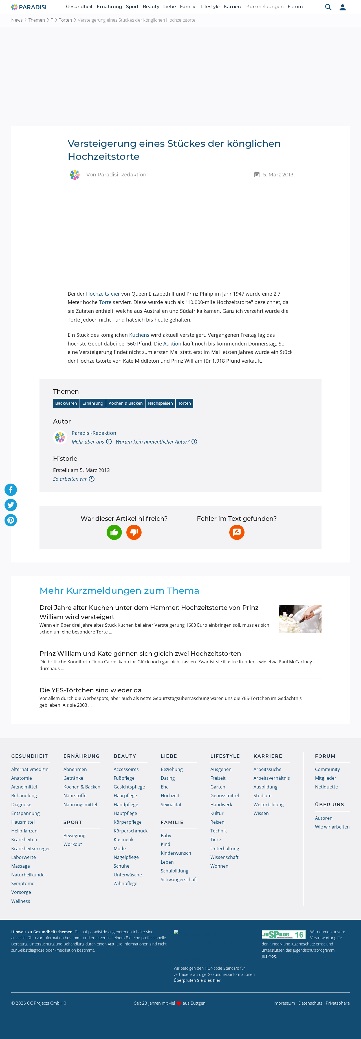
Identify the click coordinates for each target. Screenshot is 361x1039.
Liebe (169, 6)
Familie (188, 6)
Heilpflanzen (24, 831)
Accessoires (126, 769)
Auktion (172, 343)
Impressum (284, 1003)
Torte (105, 302)
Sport (132, 6)
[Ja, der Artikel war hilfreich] (114, 532)
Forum (295, 6)
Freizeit (218, 778)
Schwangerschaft (179, 879)
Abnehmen (75, 769)
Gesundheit (79, 6)
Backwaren (66, 403)
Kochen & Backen (126, 403)
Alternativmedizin (30, 769)
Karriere (233, 6)
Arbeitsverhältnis (272, 778)
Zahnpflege (125, 883)
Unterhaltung (224, 848)
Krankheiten (24, 839)
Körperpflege (128, 822)
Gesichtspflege (129, 787)
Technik (218, 831)
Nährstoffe (75, 795)
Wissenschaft (224, 857)
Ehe (165, 787)
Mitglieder (325, 778)
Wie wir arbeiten (332, 827)
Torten (65, 20)
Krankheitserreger (30, 848)
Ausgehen (221, 769)
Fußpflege (124, 778)
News (17, 20)
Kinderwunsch (176, 853)
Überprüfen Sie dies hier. (198, 980)
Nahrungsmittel (80, 804)
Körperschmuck (131, 831)
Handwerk (221, 804)
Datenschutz (310, 1003)
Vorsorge (21, 892)
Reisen (217, 822)
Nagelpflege (126, 857)
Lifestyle (210, 6)
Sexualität (171, 804)
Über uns (329, 804)
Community (327, 769)
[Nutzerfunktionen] (343, 7)
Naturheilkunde (28, 875)
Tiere (215, 839)
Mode (120, 848)
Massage (20, 866)
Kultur (217, 813)
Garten (217, 787)
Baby (166, 835)
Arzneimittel (24, 787)
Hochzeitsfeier (103, 293)
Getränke (73, 778)
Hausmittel (23, 822)
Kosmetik (123, 839)
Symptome (22, 883)
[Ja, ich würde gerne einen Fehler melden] (237, 532)
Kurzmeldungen (265, 6)
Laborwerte (23, 857)
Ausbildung (266, 787)
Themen (36, 20)
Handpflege (126, 804)
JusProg (269, 956)
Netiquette (326, 787)
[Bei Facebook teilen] (11, 490)
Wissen (261, 813)
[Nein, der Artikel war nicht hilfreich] (134, 532)
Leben (167, 862)
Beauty (151, 6)
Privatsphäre (338, 1003)
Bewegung (74, 835)
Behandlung (24, 795)
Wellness (20, 901)
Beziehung (172, 769)
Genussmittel (224, 795)
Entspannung (25, 813)
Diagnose (21, 804)
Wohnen (219, 866)
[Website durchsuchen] (329, 7)
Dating (168, 778)
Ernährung (109, 6)
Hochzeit (170, 795)
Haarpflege (125, 795)
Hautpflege (125, 813)
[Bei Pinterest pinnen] (11, 520)
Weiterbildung (269, 804)
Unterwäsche (128, 875)
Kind (165, 844)
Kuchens (139, 334)
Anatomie (21, 778)
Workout (72, 844)
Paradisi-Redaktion (94, 432)
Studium (263, 795)
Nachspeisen (160, 403)
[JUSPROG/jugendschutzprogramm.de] (284, 934)
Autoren (324, 818)
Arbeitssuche (267, 769)
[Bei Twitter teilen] (11, 505)
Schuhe (121, 866)
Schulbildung (174, 871)
